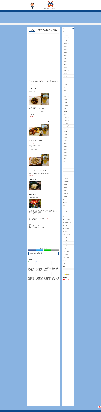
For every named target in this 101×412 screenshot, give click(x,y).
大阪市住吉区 (66, 99)
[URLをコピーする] (55, 250)
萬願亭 (42, 80)
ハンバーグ (66, 231)
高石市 (65, 158)
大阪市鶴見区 (66, 131)
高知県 (65, 208)
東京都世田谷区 (66, 178)
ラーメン (65, 237)
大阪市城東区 (66, 102)
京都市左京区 (66, 49)
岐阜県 (65, 164)
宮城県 (65, 161)
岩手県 (65, 167)
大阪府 (65, 87)
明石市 (65, 67)
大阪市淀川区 (66, 117)
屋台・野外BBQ (66, 251)
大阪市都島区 (66, 128)
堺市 (65, 93)
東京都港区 (66, 193)
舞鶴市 (65, 55)
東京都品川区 (66, 184)
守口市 (65, 134)
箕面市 (65, 149)
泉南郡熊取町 (66, 146)
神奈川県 (65, 202)
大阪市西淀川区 (66, 126)
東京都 (65, 176)
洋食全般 (66, 254)
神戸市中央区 (66, 70)
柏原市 (65, 143)
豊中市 (65, 152)
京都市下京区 (66, 43)
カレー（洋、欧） (66, 228)
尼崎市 (65, 64)
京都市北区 (66, 46)
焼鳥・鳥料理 (66, 257)
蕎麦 (65, 260)
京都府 (65, 40)
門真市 (65, 155)
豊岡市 (65, 81)
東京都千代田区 (66, 181)
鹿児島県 (65, 211)
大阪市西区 (66, 123)
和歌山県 (65, 84)
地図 (47, 218)
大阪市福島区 (66, 122)
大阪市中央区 (66, 96)
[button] (32, 250)
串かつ (65, 240)
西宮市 (65, 79)
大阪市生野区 (66, 120)
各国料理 (65, 243)
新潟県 (65, 175)
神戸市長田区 (66, 76)
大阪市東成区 (66, 111)
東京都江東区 (66, 190)
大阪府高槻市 (66, 213)
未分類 (65, 263)
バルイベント (66, 35)
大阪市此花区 (66, 114)
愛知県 (65, 173)
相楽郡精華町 (66, 52)
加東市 (65, 61)
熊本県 (65, 199)
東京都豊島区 (66, 196)
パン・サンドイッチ (67, 234)
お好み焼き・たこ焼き (67, 219)
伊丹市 (65, 58)
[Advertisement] (50, 17)
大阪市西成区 (66, 125)
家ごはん (65, 246)
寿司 (65, 248)
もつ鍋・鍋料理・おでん (67, 222)
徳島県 (65, 170)
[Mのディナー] (50, 4)
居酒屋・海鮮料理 (67, 249)
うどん (65, 216)
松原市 (65, 140)
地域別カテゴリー (67, 37)
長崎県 (65, 205)
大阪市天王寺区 (66, 105)
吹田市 (65, 90)
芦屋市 (65, 78)
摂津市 (65, 137)
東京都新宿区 (66, 187)
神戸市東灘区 (66, 73)
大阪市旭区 (66, 108)
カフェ (65, 225)
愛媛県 (65, 172)
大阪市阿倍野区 (66, 129)
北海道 (65, 82)
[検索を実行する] (73, 28)
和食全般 (66, 245)
